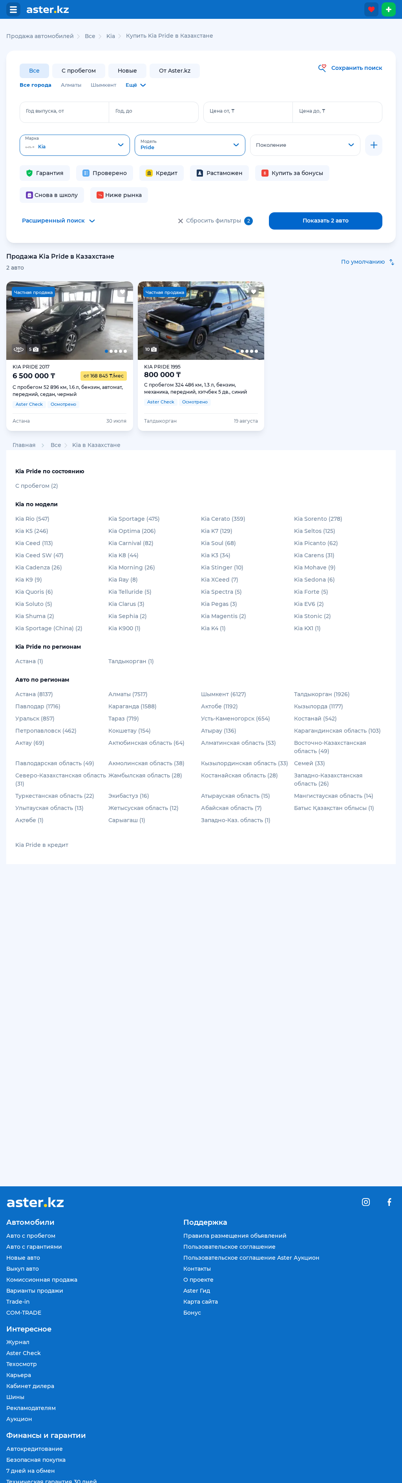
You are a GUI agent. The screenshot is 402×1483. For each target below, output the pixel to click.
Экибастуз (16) (128, 795)
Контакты (197, 1268)
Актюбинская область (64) (146, 742)
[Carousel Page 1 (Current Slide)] (19, 320)
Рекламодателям (31, 1408)
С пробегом (79, 70)
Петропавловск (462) (46, 730)
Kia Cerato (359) (223, 518)
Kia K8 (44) (123, 555)
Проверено (110, 173)
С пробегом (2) (36, 485)
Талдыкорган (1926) (322, 694)
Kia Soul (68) (218, 543)
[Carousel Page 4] (95, 320)
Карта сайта (200, 1301)
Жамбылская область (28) (145, 775)
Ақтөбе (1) (29, 820)
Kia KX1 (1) (307, 628)
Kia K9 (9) (28, 579)
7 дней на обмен (30, 1470)
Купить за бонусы (297, 173)
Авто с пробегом (30, 1235)
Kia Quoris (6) (34, 591)
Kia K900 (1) (124, 628)
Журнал (17, 1342)
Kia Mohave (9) (315, 567)
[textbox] (75, 145)
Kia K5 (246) (31, 530)
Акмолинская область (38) (146, 763)
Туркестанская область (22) (54, 795)
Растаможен (224, 173)
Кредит (166, 173)
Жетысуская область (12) (143, 808)
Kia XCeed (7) (219, 579)
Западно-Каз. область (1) (235, 820)
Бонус (192, 1312)
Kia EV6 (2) (309, 603)
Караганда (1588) (132, 706)
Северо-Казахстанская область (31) (60, 779)
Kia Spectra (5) (221, 591)
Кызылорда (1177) (318, 706)
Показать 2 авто (326, 220)
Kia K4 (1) (213, 628)
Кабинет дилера (30, 1386)
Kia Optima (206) (132, 530)
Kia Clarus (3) (126, 603)
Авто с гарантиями (34, 1246)
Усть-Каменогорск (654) (235, 718)
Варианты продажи (34, 1290)
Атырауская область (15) (235, 795)
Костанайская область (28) (239, 775)
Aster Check (23, 1353)
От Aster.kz (174, 70)
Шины (15, 1397)
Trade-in (18, 1301)
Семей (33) (309, 763)
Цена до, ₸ (312, 111)
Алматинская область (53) (238, 742)
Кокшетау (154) (129, 730)
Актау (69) (29, 742)
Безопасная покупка (36, 1459)
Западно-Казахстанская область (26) (328, 779)
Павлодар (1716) (37, 706)
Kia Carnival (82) (130, 543)
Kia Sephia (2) (127, 616)
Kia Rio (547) (32, 518)
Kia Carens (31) (314, 555)
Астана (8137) (34, 694)
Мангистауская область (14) (333, 795)
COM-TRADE (23, 1312)
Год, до (123, 111)
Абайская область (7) (231, 808)
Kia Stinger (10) (222, 567)
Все (34, 70)
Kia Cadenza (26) (38, 567)
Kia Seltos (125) (314, 530)
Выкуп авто (22, 1268)
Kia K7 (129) (216, 530)
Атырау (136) (218, 730)
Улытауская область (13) (49, 808)
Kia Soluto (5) (33, 603)
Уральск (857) (35, 718)
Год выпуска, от (45, 111)
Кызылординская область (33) (244, 763)
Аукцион (19, 1419)
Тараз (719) (123, 718)
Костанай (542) (315, 718)
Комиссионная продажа (41, 1279)
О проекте (198, 1279)
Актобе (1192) (219, 706)
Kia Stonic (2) (312, 616)
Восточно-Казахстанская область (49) (330, 747)
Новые (127, 70)
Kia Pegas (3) (219, 603)
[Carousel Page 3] (69, 320)
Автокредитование (34, 1448)
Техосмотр (21, 1364)
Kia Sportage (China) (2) (48, 628)
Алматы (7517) (128, 694)
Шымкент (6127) (223, 694)
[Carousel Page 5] (120, 320)
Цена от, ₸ (222, 111)
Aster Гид (196, 1290)
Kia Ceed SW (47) (39, 555)
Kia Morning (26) (131, 567)
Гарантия (50, 173)
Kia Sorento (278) (318, 518)
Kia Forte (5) (311, 591)
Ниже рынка (123, 195)
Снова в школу (56, 195)
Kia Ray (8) (123, 579)
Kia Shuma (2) (34, 616)
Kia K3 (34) (215, 555)
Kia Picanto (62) (316, 543)
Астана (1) (29, 661)
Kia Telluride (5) (130, 591)
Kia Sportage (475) (134, 518)
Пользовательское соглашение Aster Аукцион (251, 1257)
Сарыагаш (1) (126, 820)
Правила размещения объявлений (235, 1235)
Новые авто (23, 1257)
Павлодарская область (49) (54, 763)
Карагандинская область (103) (337, 730)
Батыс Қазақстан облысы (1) (334, 808)
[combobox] (75, 145)
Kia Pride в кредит (41, 844)
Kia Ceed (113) (34, 543)
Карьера (18, 1375)
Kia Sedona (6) (314, 579)
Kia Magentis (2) (223, 616)
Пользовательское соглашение (229, 1246)
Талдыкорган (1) (131, 661)
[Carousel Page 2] (44, 320)
